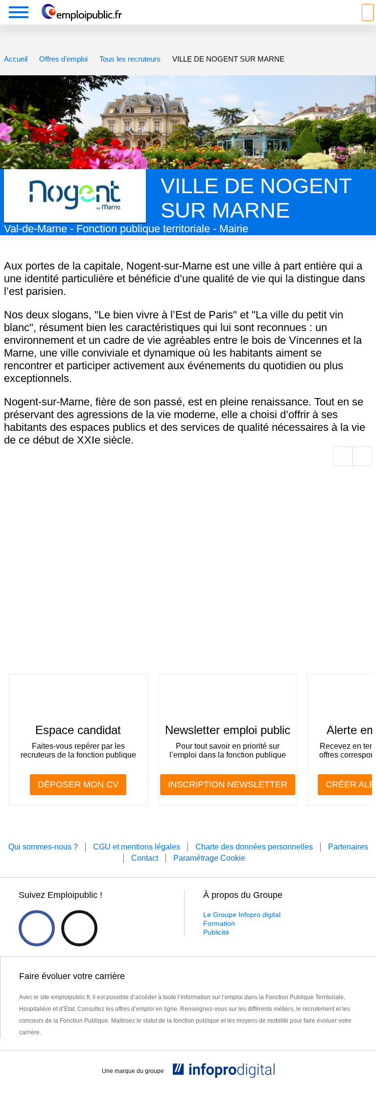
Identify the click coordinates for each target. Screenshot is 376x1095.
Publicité (216, 932)
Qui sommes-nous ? (43, 847)
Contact (144, 858)
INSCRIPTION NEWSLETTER (227, 784)
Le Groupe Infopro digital (242, 914)
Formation (219, 923)
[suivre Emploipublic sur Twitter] (79, 928)
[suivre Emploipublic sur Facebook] (37, 928)
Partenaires (348, 847)
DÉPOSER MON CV (78, 784)
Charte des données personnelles (254, 847)
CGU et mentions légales (136, 847)
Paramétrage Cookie (209, 858)
